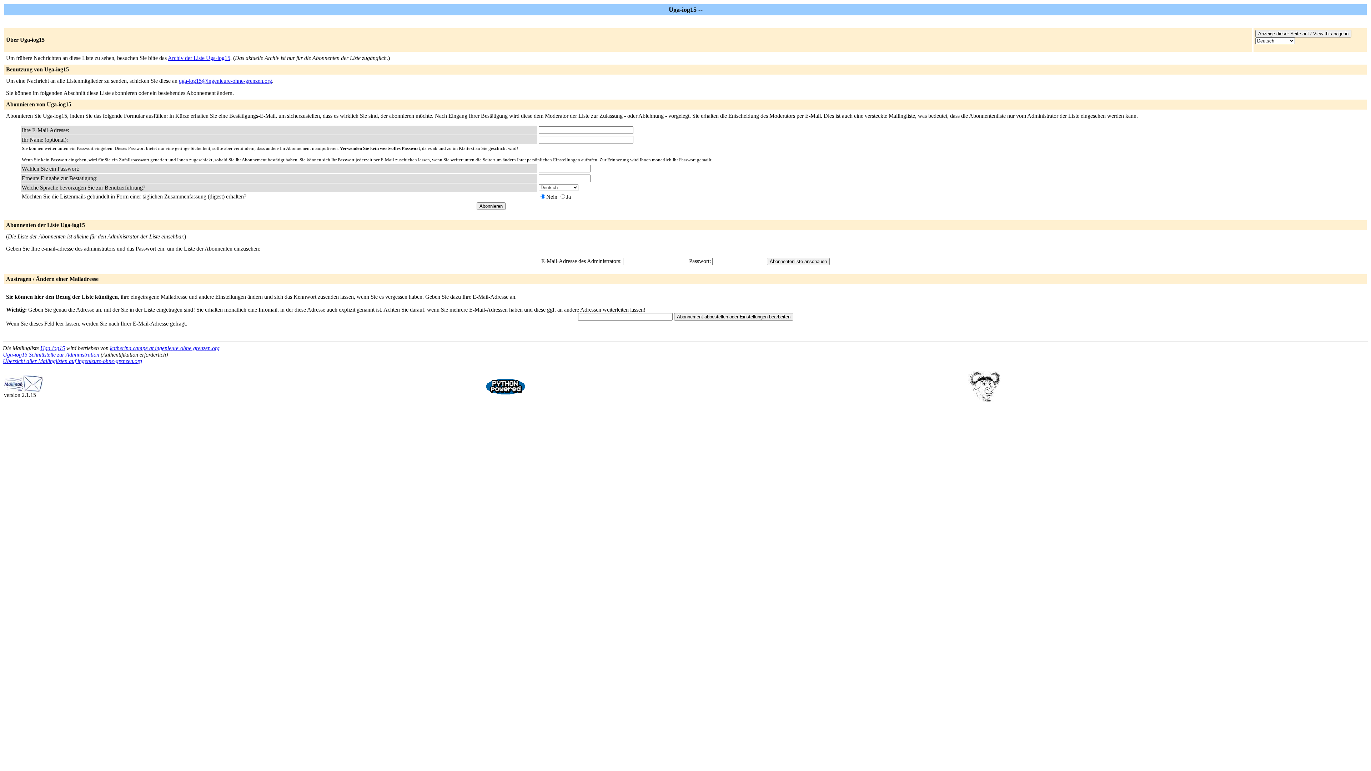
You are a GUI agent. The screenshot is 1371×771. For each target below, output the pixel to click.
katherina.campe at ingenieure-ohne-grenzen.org (165, 348)
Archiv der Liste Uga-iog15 (199, 58)
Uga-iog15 (52, 348)
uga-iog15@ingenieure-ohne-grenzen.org (225, 81)
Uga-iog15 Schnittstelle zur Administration (51, 355)
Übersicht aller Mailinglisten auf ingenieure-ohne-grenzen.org (72, 361)
